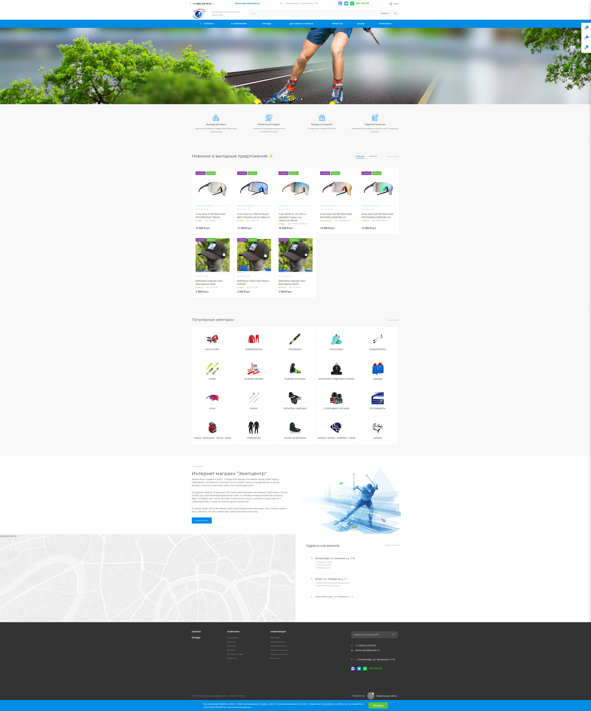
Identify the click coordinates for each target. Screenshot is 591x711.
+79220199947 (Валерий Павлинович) (332, 583)
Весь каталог (393, 157)
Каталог (196, 631)
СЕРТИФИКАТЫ (378, 408)
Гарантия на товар (278, 650)
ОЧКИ (212, 408)
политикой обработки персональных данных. (227, 707)
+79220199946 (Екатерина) (327, 585)
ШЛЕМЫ (377, 437)
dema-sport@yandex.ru (368, 650)
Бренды (196, 637)
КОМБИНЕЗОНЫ (253, 349)
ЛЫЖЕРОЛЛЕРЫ (377, 349)
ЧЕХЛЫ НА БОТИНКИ (295, 437)
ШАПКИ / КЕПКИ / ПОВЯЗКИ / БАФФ (336, 437)
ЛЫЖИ (212, 378)
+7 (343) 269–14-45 (323, 562)
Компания (233, 631)
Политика (274, 658)
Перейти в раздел (392, 545)
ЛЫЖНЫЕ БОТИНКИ (295, 378)
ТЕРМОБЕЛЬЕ (254, 437)
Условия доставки (278, 646)
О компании (232, 637)
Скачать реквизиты (279, 654)
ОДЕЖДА (377, 378)
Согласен (378, 705)
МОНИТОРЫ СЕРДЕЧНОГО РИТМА (336, 378)
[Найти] (395, 13)
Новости (231, 642)
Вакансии (231, 646)
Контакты (231, 650)
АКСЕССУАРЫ (212, 349)
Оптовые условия (235, 654)
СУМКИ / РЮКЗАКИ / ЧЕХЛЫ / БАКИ (212, 437)
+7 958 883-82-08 (322, 567)
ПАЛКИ (253, 408)
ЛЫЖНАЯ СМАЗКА (253, 378)
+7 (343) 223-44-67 (202, 3)
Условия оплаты (277, 642)
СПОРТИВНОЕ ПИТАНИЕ (336, 408)
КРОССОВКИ (336, 349)
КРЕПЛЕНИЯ (295, 349)
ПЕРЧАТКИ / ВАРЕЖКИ (295, 408)
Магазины (275, 637)
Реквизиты (232, 658)
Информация (278, 631)
